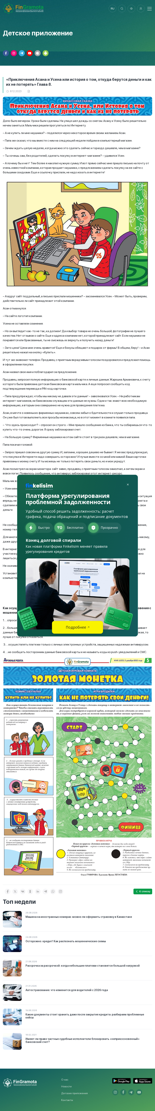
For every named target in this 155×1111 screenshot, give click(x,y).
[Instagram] (60, 891)
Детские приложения (74, 1093)
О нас (64, 1079)
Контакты (67, 1100)
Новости (66, 1086)
